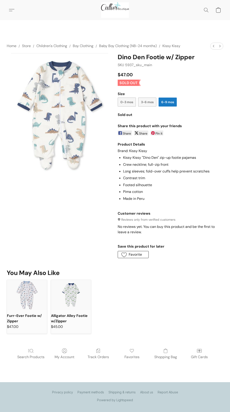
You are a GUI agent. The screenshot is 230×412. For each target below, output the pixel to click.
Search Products (30, 357)
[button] (115, 10)
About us (146, 392)
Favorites (131, 357)
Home (11, 46)
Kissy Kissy (171, 46)
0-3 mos (126, 102)
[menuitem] (213, 46)
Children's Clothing (51, 46)
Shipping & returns (122, 392)
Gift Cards (199, 357)
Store (26, 46)
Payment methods (90, 392)
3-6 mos (147, 102)
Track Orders (98, 357)
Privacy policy (62, 392)
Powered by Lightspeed (115, 400)
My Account (64, 357)
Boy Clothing (83, 46)
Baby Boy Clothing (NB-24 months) (128, 46)
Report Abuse (168, 392)
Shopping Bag (165, 357)
